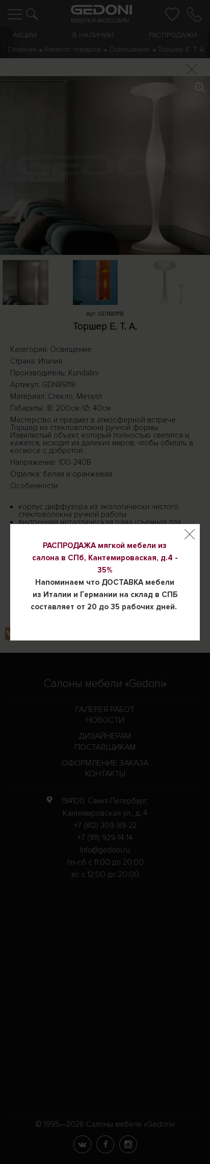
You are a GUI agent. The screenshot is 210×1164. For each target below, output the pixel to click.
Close (190, 534)
